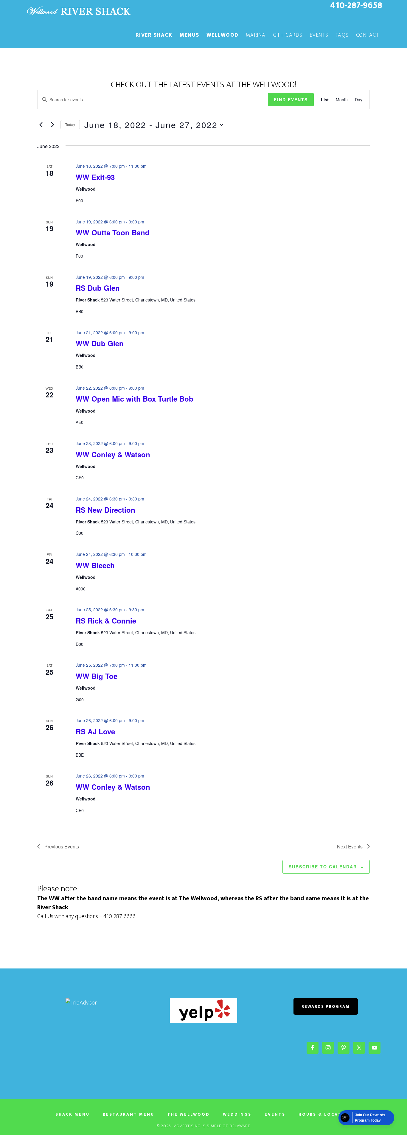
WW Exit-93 (95, 177)
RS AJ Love (95, 731)
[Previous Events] (40, 124)
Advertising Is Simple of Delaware (212, 1125)
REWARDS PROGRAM (326, 1006)
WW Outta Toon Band (113, 232)
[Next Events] (52, 124)
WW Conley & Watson (113, 454)
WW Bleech (95, 565)
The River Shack (78, 11)
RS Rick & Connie (106, 620)
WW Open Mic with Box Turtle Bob (134, 399)
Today (70, 124)
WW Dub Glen (100, 343)
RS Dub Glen (98, 288)
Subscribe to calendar (323, 867)
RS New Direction (105, 510)
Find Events (291, 99)
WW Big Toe (96, 676)
